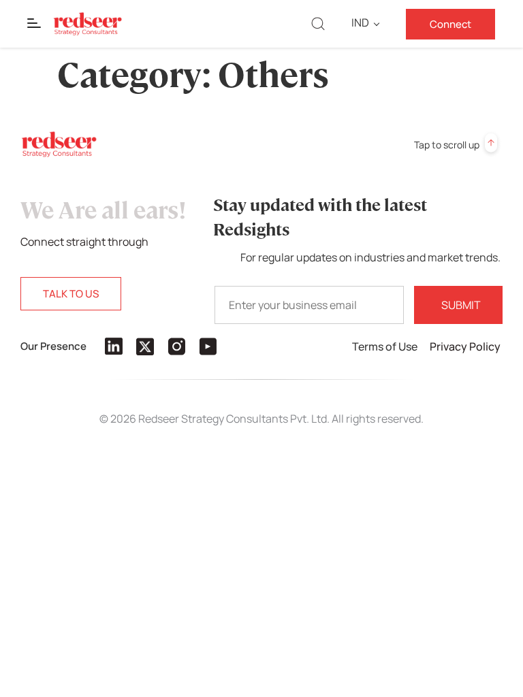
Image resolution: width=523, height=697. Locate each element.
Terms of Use (385, 346)
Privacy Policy (466, 346)
